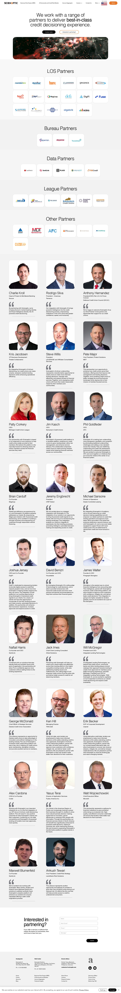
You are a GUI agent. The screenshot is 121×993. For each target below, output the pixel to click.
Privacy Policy (91, 977)
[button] (113, 3)
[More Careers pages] (81, 3)
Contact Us (64, 981)
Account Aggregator (40, 979)
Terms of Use (91, 979)
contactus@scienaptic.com (68, 967)
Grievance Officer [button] (92, 975)
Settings (103, 990)
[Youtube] (95, 968)
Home (17, 975)
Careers (63, 977)
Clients (17, 977)
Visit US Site (104, 1)
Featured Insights (39, 981)
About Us (18, 979)
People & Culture (65, 979)
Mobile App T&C (92, 981)
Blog (17, 981)
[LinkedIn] (90, 968)
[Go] (90, 960)
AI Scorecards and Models (41, 977)
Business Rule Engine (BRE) (42, 975)
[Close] (119, 989)
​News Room (64, 975)
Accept (112, 990)
